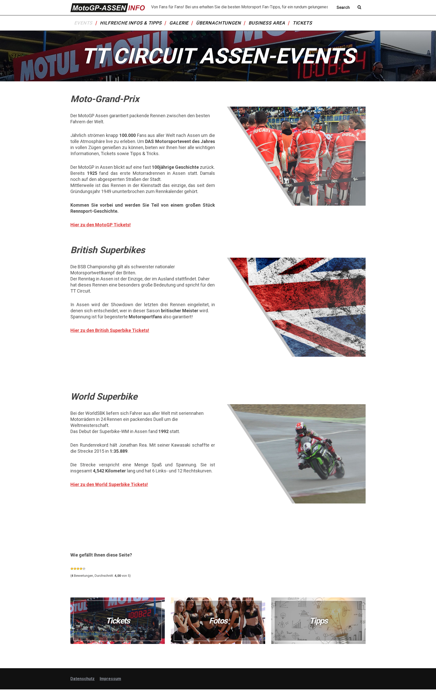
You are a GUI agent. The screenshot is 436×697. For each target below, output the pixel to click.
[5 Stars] (84, 568)
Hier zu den (82, 484)
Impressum (110, 678)
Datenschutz (82, 678)
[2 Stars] (74, 568)
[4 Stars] (81, 568)
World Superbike (112, 484)
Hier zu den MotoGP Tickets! (100, 224)
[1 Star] (71, 568)
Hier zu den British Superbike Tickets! (109, 330)
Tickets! (139, 484)
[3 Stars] (77, 568)
